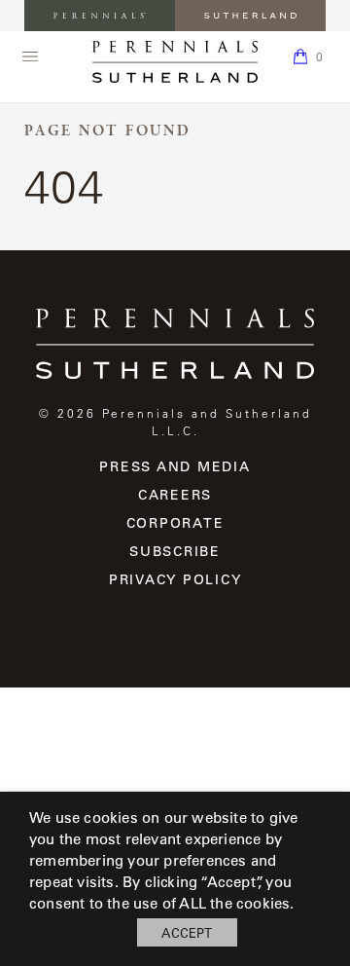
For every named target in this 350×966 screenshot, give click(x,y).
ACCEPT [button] (186, 932)
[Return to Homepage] (175, 62)
